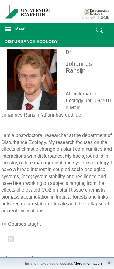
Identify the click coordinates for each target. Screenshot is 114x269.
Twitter (11, 240)
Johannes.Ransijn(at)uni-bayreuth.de (41, 114)
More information (88, 263)
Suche (99, 30)
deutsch (88, 18)
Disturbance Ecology (31, 41)
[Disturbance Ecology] (100, 11)
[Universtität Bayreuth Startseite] (25, 9)
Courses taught (24, 224)
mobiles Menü (25, 31)
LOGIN (103, 18)
